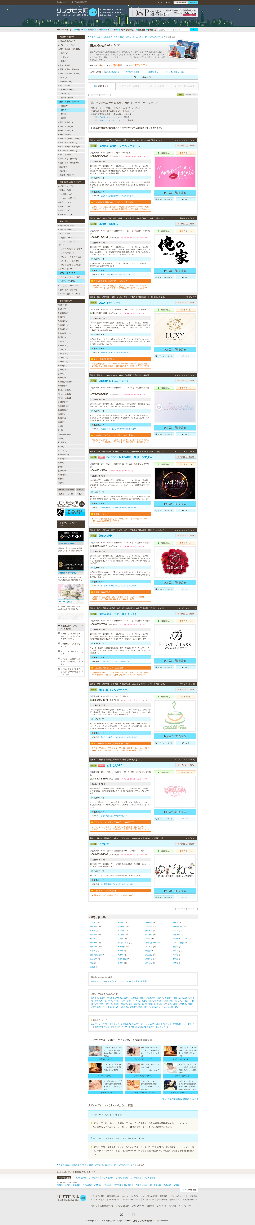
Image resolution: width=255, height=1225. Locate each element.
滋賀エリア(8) (65, 210)
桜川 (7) (64, 113)
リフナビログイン (138, 1205)
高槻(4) (152, 1004)
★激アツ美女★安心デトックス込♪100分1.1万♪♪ (118, 274)
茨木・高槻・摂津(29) (68, 158)
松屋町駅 (93, 946)
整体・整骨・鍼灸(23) (68, 289)
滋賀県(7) (133, 1007)
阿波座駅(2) (62, 365)
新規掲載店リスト (113, 1196)
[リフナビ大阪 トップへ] (77, 12)
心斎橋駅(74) (63, 321)
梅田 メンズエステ (131, 1024)
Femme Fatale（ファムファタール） (117, 146)
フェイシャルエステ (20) (71, 256)
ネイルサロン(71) (66, 269)
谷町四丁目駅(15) (65, 389)
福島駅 (120, 938)
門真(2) (184, 1004)
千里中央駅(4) (63, 454)
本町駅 (92, 930)
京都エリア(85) (65, 190)
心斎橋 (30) (65, 93)
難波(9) (143, 998)
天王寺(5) (99, 1001)
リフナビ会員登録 (122, 1205)
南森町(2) (151, 998)
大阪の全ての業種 (66, 225)
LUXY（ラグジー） (106, 303)
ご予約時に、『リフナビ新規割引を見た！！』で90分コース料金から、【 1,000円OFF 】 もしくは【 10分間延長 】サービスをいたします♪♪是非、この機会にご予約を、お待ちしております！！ (120, 287)
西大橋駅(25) (63, 361)
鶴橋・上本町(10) (66, 130)
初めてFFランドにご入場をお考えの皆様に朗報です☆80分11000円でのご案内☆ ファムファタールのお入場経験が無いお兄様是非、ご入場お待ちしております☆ (120, 208)
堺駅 (92, 962)
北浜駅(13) (62, 349)
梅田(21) (94, 998)
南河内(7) (63, 170)
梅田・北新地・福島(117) (69, 49)
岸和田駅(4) (62, 474)
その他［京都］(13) (170, 1007)
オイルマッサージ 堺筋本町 (171, 1024)
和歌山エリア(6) (65, 214)
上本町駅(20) (63, 410)
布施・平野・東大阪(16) (69, 162)
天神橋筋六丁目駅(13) (66, 381)
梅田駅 (120, 922)
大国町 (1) (65, 117)
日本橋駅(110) (63, 325)
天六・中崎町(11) (66, 65)
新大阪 (90, 29)
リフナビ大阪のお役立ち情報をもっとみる (181, 1098)
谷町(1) (160, 998)
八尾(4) (169, 1004)
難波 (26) (64, 105)
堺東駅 (120, 962)
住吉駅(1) (61, 426)
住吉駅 (148, 950)
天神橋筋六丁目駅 (180, 938)
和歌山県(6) (143, 1007)
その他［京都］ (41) (69, 198)
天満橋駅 (93, 942)
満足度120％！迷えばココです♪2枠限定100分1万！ (119, 429)
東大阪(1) (160, 1004)
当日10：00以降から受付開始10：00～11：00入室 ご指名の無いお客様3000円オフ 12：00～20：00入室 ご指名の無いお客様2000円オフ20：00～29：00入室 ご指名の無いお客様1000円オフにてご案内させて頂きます (120, 749)
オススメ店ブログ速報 (149, 1196)
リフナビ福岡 (149, 1177)
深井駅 (175, 962)
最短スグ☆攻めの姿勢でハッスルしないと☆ (117, 196)
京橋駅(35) (62, 418)
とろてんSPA (106, 765)
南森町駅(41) (63, 345)
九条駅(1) (61, 438)
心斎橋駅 (93, 926)
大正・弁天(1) (126, 1001)
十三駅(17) (62, 430)
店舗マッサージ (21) (69, 237)
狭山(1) (178, 1001)
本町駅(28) (62, 337)
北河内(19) (63, 166)
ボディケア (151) (68, 281)
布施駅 (92, 966)
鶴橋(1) (177, 998)
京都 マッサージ (116, 1024)
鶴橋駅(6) (61, 414)
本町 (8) (64, 77)
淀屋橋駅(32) (63, 313)
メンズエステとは (97, 1199)
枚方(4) (176, 1004)
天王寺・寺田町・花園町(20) (70, 138)
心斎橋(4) (135, 998)
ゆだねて (100, 844)
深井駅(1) (61, 478)
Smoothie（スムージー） (110, 381)
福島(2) (102, 998)
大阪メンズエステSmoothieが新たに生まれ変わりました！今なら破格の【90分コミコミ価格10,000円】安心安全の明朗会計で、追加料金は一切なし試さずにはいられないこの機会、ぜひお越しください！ (120, 441)
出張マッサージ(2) (66, 186)
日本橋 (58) (65, 109)
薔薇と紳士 (101, 536)
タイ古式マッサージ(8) (68, 285)
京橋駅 (92, 950)
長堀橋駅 (121, 946)
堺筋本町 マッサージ (104, 1026)
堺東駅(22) (62, 470)
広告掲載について (106, 1205)
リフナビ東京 (136, 1177)
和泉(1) (185, 1001)
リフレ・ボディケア (67, 273)
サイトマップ (161, 1205)
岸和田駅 (148, 962)
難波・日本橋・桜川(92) (69, 101)
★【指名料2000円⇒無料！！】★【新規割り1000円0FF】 (115, 895)
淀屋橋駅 (148, 922)
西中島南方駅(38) (65, 434)
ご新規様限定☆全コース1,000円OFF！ (115, 661)
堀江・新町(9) (65, 85)
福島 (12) (64, 61)
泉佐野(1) (100, 1004)
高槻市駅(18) (63, 458)
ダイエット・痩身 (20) (70, 260)
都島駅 (120, 950)
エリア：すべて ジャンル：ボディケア (108, 120)
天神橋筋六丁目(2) (114, 998)
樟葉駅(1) (61, 462)
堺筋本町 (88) (66, 81)
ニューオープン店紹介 (130, 1196)
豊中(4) (109, 1004)
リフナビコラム (175, 1196)
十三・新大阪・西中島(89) (69, 146)
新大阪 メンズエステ (146, 1026)
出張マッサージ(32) (67, 45)
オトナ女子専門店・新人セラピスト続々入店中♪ (118, 585)
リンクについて (148, 1199)
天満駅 (148, 938)
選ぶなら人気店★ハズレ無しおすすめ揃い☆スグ (119, 737)
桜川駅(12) (62, 369)
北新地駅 (121, 930)
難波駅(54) (62, 317)
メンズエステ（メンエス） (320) (70, 243)
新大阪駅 (93, 934)
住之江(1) (108, 1001)
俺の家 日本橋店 (104, 224)
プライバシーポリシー (187, 1205)
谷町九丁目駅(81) (65, 398)
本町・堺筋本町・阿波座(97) (70, 73)
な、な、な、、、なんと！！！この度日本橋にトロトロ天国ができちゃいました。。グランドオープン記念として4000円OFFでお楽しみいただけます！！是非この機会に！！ (120, 828)
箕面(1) (124, 1004)
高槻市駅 (148, 958)
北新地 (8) (65, 57)
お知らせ (94, 1205)
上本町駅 (148, 946)
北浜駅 (175, 930)
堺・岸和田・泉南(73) (68, 150)
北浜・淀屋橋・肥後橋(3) (69, 69)
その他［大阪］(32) (67, 174)
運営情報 (150, 1205)
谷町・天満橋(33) (66, 126)
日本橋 (99, 29)
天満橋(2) (168, 998)
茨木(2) (144, 1004)
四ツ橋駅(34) (63, 357)
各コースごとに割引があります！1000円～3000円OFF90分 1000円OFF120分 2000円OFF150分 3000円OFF (120, 520)
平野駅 (175, 954)
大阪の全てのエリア (67, 41)
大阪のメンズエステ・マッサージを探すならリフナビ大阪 (129, 1220)
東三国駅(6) (62, 442)
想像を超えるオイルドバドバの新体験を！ (116, 352)
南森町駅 (148, 930)
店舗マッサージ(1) (98, 981)
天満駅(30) (62, 377)
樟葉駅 (175, 958)
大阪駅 (92, 922)
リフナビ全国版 (65, 1178)
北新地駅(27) (63, 341)
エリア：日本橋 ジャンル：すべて (106, 117)
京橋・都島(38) (65, 134)
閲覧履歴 (141, 30)
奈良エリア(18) (65, 206)
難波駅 (175, 922)
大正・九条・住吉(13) (68, 142)
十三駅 (175, 950)
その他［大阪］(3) (111, 1007)
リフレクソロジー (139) (70, 277)
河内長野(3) (97, 1007)
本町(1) (126, 998)
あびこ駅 (93, 958)
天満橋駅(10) (63, 385)
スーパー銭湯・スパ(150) (69, 293)
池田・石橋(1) (134, 1004)
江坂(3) (144, 1001)
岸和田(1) (169, 1001)
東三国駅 (148, 954)
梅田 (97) (64, 53)
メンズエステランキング (131, 1199)
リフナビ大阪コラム (127, 30)
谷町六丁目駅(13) (65, 394)
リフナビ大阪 (80, 1177)
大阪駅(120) (62, 305)
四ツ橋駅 (121, 934)
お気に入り (152, 30)
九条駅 (120, 954)
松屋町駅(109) (63, 402)
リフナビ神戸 (94, 1177)
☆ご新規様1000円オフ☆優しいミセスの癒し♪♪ (118, 884)
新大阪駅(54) (63, 353)
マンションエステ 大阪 (150, 1024)
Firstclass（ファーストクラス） (114, 614)
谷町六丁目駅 (150, 942)
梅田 (115, 29)
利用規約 (172, 1205)
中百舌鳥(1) (159, 1001)
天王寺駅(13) (63, 329)
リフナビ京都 (107, 1177)
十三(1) (137, 1001)
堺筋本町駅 (177, 926)
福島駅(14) (62, 373)
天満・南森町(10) (66, 122)
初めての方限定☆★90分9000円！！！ (115, 815)
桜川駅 (92, 938)
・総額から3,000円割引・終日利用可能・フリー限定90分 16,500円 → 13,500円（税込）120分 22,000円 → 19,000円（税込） (120, 598)
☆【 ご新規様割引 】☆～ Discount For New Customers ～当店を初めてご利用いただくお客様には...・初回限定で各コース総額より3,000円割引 (120, 365)
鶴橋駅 (175, 946)
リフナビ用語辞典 (190, 1196)
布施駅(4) (61, 482)
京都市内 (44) (66, 194)
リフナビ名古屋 (122, 1177)
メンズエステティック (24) (71, 248)
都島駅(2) (61, 422)
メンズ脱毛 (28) (67, 252)
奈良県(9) (124, 1007)
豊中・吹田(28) (65, 154)
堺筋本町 (80, 29)
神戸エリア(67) (65, 202)
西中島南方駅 (95, 954)
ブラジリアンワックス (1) (71, 264)
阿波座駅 (176, 934)
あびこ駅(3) (62, 450)
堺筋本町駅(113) (64, 333)
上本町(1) (185, 998)
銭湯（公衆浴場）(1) (142, 981)
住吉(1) (116, 1001)
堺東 (107, 29)
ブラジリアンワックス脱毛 (125, 1026)
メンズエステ (64, 233)
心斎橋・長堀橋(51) (67, 89)
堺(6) (151, 1001)
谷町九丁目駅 (178, 942)
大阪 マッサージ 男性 (99, 1024)
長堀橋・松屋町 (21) (69, 97)
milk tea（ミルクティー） (110, 690)
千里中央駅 (122, 958)
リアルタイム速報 (97, 1196)
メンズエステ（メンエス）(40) (119, 981)
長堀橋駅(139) (63, 406)
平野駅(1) (61, 446)
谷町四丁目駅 (123, 942)
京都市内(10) (155, 1007)
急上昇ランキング (113, 1199)
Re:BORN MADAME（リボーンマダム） (123, 457)
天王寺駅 (148, 926)
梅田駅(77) (62, 309)
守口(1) (191, 1004)
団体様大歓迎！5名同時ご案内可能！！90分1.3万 (119, 507)
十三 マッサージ (162, 1026)
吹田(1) (116, 1004)
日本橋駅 (121, 926)
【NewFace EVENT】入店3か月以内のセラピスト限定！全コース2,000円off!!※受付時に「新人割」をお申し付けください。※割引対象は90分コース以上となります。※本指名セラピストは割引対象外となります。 (120, 673)
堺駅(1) (60, 466)
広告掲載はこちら (175, 1199)
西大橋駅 (148, 934)
